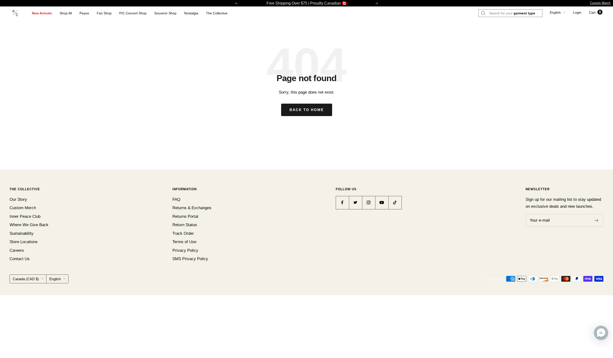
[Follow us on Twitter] (355, 202)
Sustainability (22, 233)
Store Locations (24, 242)
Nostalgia (191, 13)
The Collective (216, 13)
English (555, 12)
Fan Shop (104, 13)
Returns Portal (185, 216)
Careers (17, 250)
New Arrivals (42, 13)
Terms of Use (184, 242)
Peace (84, 13)
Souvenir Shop (165, 13)
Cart (595, 12)
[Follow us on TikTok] (395, 202)
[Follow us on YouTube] (381, 202)
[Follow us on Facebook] (342, 202)
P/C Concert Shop (133, 13)
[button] (601, 333)
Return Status (184, 225)
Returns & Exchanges (191, 208)
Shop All (66, 13)
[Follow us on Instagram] (368, 202)
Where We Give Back (29, 225)
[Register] (597, 220)
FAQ (176, 199)
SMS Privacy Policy (190, 259)
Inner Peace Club (25, 216)
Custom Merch (600, 3)
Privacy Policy (185, 250)
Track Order (183, 233)
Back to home (306, 110)
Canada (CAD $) (26, 279)
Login (577, 12)
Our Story (18, 199)
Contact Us (20, 259)
